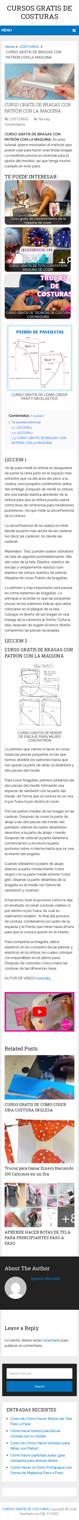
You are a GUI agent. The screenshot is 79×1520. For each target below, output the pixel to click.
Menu (7, 30)
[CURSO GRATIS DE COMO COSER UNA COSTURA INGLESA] (39, 1077)
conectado (51, 1340)
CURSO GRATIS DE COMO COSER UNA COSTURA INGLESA (35, 1107)
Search (40, 1386)
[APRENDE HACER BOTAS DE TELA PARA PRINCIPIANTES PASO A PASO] (39, 1205)
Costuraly (42, 978)
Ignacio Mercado (45, 1278)
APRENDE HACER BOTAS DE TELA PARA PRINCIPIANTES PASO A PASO (38, 1237)
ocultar (37, 416)
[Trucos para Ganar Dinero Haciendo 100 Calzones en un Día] (39, 1141)
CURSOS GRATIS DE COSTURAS (39, 12)
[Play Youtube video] (39, 1012)
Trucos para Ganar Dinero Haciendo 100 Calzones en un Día (39, 1170)
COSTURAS (19, 119)
